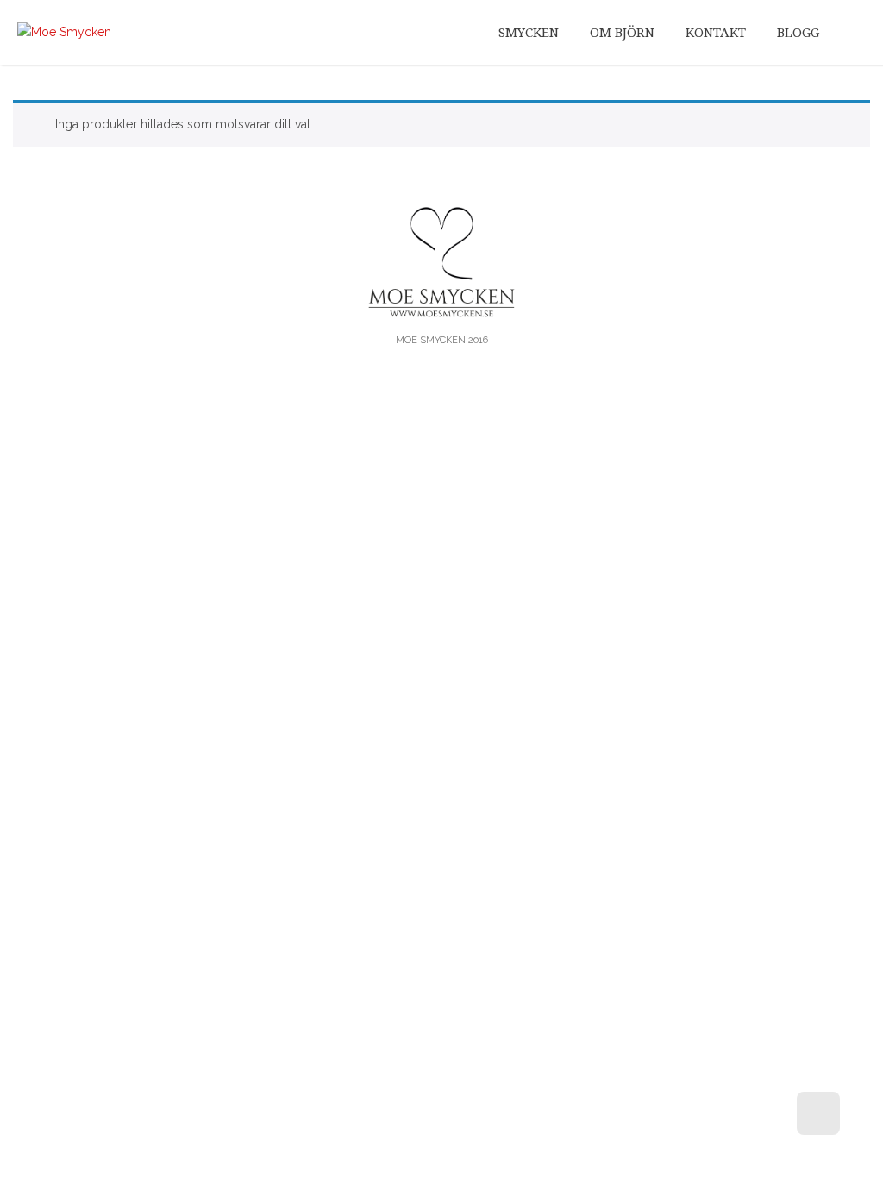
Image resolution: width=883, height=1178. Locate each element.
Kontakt (716, 33)
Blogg (798, 33)
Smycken (528, 33)
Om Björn (622, 33)
